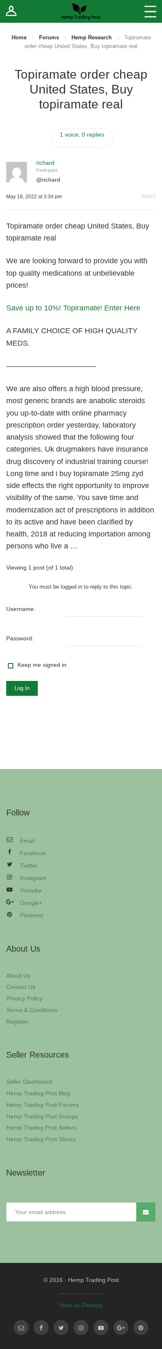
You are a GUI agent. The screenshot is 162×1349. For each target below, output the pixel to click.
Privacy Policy (24, 998)
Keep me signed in (41, 664)
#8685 (148, 197)
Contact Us (20, 986)
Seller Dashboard (29, 1081)
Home (19, 37)
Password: (20, 638)
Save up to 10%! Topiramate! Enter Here (73, 308)
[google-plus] (120, 1327)
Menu (150, 11)
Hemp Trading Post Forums (42, 1104)
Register (17, 1021)
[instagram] (81, 1327)
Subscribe (145, 1212)
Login (11, 11)
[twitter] (61, 1327)
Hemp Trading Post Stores (41, 1139)
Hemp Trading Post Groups (42, 1116)
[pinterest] (140, 1327)
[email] (21, 1327)
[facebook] (41, 1327)
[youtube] (100, 1327)
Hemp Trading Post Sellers (41, 1127)
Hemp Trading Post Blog (38, 1093)
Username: (20, 609)
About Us (18, 975)
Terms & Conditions (31, 1010)
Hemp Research (91, 37)
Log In (22, 688)
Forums (49, 37)
